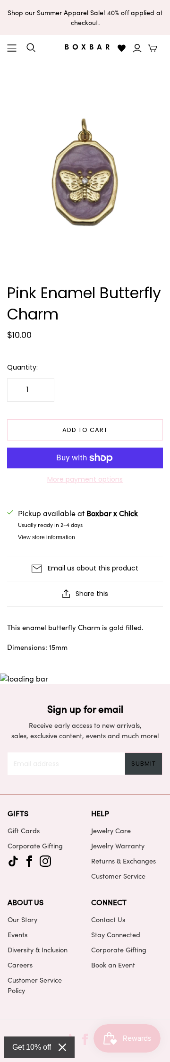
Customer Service (118, 876)
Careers (20, 964)
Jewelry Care (111, 830)
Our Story (22, 919)
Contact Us (108, 919)
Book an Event (113, 964)
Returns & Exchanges (123, 860)
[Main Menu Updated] (12, 48)
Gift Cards (24, 830)
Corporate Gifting (35, 845)
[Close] (62, 1047)
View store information (46, 537)
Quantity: (22, 367)
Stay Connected (115, 934)
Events (17, 934)
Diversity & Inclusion (38, 949)
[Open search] (31, 47)
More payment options (85, 479)
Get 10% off (31, 1047)
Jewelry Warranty (117, 845)
